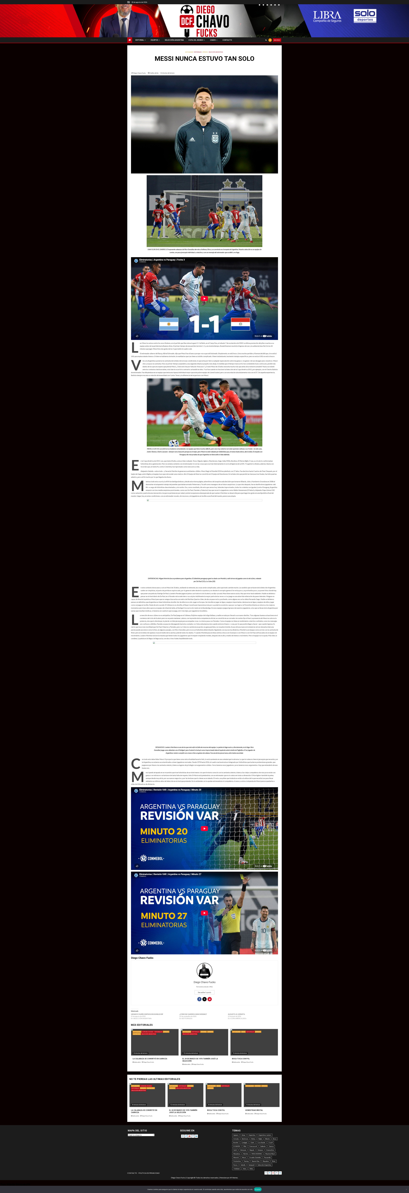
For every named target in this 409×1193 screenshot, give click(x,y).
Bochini (235, 1142)
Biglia (260, 1139)
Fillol (244, 1146)
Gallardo (263, 1146)
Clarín (252, 1142)
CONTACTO (227, 40)
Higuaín (251, 1150)
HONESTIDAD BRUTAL (254, 1110)
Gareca (271, 1146)
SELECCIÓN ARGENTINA (174, 40)
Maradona (236, 1154)
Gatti (235, 1150)
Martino (245, 1154)
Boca (274, 1139)
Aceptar (258, 1189)
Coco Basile (261, 1142)
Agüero (235, 1135)
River (273, 1161)
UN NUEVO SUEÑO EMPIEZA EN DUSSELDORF (147, 1014)
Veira (244, 1169)
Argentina (252, 1135)
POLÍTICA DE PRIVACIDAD (149, 1173)
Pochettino (237, 1161)
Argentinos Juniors (265, 1135)
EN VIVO (277, 40)
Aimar (243, 1135)
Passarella (267, 1157)
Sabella (243, 1165)
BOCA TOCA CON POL (241, 1059)
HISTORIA (203, 1032)
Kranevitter (270, 1150)
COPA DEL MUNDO (195, 40)
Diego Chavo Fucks (139, 73)
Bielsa (253, 1139)
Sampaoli (251, 1165)
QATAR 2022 (136, 1034)
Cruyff (270, 1142)
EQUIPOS (154, 40)
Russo (235, 1165)
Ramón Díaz (255, 1161)
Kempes (260, 1150)
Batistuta (245, 1139)
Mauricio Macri (270, 1154)
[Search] (266, 40)
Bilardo (267, 1139)
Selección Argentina (264, 1165)
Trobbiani (236, 1169)
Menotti (236, 1157)
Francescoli (253, 1146)
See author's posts (204, 992)
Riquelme (266, 1161)
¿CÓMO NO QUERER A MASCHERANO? (193, 1014)
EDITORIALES (198, 52)
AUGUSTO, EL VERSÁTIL (236, 1014)
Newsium (223, 1178)
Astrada (236, 1139)
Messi (244, 1157)
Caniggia (244, 1142)
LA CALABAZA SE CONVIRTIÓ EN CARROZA (150, 1059)
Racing (246, 1161)
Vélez (251, 1169)
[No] (406, 1189)
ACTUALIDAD (189, 52)
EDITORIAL (139, 40)
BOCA (243, 1032)
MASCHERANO (257, 1154)
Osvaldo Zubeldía (255, 1157)
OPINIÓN (205, 52)
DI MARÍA (236, 1146)
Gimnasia (243, 1150)
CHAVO (213, 40)
